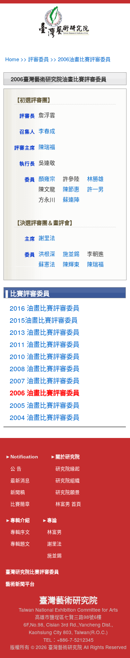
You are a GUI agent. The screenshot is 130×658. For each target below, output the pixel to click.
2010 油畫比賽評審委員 (44, 356)
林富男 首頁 (68, 503)
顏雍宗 (46, 179)
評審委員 (38, 59)
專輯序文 (20, 531)
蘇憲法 (46, 264)
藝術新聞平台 (20, 584)
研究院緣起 (67, 468)
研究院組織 (67, 480)
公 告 (15, 468)
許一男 (95, 189)
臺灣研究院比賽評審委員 (32, 572)
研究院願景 (67, 491)
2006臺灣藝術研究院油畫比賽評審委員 (58, 79)
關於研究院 (67, 456)
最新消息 (20, 480)
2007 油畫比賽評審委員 (44, 380)
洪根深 (46, 254)
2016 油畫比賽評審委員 (44, 307)
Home (12, 59)
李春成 (46, 131)
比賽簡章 (20, 503)
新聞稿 (17, 491)
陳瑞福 (46, 147)
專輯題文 (20, 543)
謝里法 (46, 238)
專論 (52, 520)
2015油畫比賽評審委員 (44, 320)
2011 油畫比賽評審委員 (44, 344)
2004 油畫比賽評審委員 (44, 417)
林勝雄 (95, 179)
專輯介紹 (20, 520)
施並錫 (71, 254)
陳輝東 (71, 264)
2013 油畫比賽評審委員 (44, 332)
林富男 (54, 531)
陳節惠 (71, 189)
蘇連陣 (71, 199)
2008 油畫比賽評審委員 (44, 368)
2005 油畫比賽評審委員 (44, 405)
